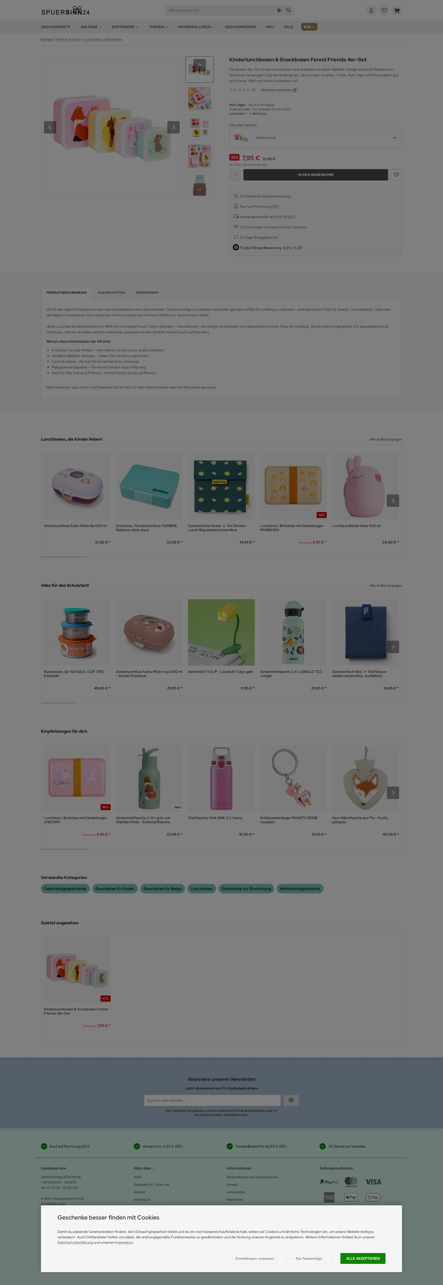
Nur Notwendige (309, 1258)
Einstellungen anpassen (254, 1258)
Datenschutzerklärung (75, 1242)
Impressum (124, 1242)
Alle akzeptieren (363, 1259)
